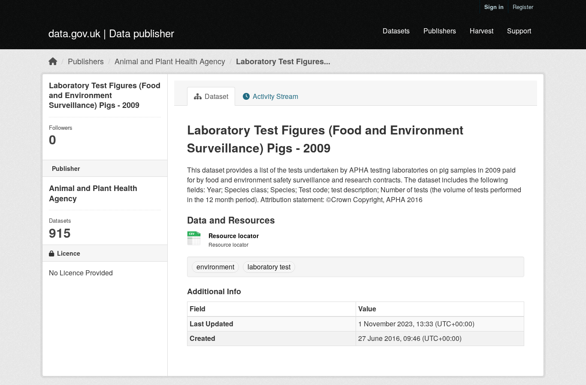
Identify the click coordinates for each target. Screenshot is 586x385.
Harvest (481, 31)
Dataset (215, 96)
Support (519, 31)
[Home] (52, 60)
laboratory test (269, 267)
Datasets (396, 31)
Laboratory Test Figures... (283, 61)
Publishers (439, 31)
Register (523, 7)
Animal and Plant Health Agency (170, 60)
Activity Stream (274, 96)
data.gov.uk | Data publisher (111, 32)
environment (215, 267)
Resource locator (233, 235)
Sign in (494, 7)
